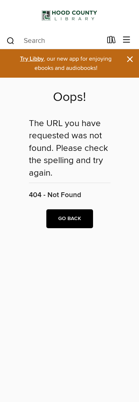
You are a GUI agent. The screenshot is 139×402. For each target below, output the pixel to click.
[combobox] (54, 41)
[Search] (11, 40)
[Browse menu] (126, 40)
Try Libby (32, 59)
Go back (69, 218)
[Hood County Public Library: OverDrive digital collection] (69, 16)
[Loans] (111, 41)
